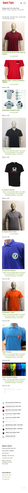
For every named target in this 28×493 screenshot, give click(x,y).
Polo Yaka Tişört (14, 56)
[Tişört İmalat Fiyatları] (14, 375)
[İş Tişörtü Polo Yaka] (13, 230)
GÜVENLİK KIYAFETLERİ (11, 110)
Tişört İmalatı (7, 352)
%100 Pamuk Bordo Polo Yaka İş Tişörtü (13, 53)
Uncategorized (5, 479)
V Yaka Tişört (19, 154)
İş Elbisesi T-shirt (8, 312)
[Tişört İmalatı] (14, 350)
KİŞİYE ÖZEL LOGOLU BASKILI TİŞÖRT (13, 81)
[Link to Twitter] (22, 488)
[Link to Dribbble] (25, 488)
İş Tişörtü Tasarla (8, 190)
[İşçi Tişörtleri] (14, 147)
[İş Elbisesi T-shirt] (13, 310)
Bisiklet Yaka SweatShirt (9, 151)
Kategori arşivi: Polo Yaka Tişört (10, 8)
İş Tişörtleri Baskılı (9, 270)
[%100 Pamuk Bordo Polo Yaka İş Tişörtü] (13, 50)
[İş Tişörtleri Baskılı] (13, 268)
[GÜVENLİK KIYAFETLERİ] (14, 108)
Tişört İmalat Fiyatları (9, 377)
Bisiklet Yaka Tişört (20, 151)
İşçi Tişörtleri (7, 149)
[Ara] (20, 3)
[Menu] (24, 3)
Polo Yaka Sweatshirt (9, 152)
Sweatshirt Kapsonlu (10, 154)
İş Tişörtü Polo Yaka (9, 232)
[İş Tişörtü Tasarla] (14, 188)
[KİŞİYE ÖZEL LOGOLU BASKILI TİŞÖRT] (14, 79)
